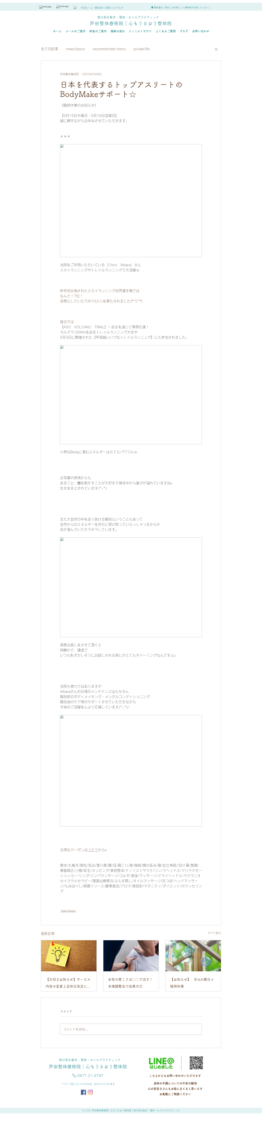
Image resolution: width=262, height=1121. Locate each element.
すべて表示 (214, 933)
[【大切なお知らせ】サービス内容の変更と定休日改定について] (68, 955)
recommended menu (109, 49)
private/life (141, 49)
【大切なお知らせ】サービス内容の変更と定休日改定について (68, 984)
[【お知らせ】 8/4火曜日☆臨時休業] (193, 955)
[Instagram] (90, 1092)
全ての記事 (49, 49)
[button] (216, 49)
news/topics (75, 49)
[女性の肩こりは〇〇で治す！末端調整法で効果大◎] (131, 955)
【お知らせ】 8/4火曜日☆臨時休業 (192, 983)
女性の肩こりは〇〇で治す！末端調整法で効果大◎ (130, 983)
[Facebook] (83, 1092)
